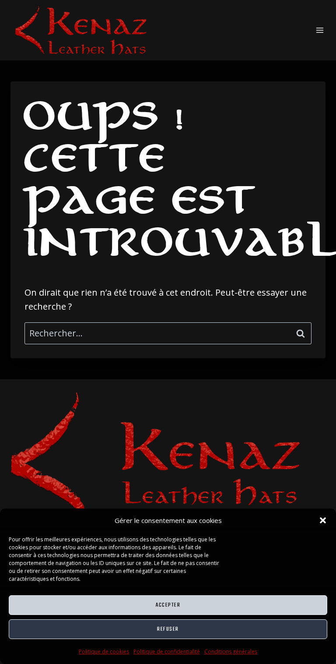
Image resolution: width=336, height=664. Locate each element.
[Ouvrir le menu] (320, 30)
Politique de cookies (104, 651)
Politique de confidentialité (166, 651)
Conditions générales (230, 651)
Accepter (168, 605)
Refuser (168, 629)
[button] (322, 520)
